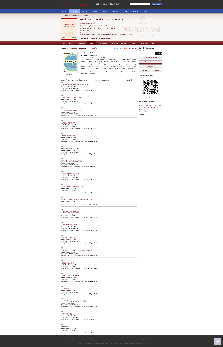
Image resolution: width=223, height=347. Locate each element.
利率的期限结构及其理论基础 (70, 212)
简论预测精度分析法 (67, 263)
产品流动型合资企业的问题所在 (71, 110)
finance (140, 7)
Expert (105, 11)
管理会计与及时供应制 (68, 237)
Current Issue (80, 43)
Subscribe (124, 43)
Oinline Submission (151, 62)
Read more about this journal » (101, 38)
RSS (152, 43)
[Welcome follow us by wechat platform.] (151, 87)
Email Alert (144, 43)
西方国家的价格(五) (67, 314)
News (126, 11)
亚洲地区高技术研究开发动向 (70, 174)
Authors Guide (102, 43)
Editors (144, 70)
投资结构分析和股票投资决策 (70, 148)
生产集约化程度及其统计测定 (70, 275)
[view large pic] (70, 62)
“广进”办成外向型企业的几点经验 (71, 97)
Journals (74, 11)
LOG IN (156, 1)
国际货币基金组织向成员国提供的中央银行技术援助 (77, 199)
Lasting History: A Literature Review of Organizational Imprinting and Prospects (150, 107)
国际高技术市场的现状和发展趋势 (71, 161)
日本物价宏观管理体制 (68, 135)
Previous (116, 48)
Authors (94, 11)
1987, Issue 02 (70, 74)
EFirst (71, 43)
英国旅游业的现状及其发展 (69, 224)
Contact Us (133, 43)
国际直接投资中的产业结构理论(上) (72, 186)
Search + (153, 7)
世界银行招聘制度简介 (68, 123)
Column (135, 11)
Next (121, 48)
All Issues (91, 43)
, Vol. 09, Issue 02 (76, 90)
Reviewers (156, 70)
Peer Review (114, 43)
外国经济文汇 (65, 326)
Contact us (94, 338)
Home (64, 11)
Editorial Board (84, 38)
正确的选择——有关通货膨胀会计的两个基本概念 (76, 250)
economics (146, 7)
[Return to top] (217, 341)
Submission (78, 338)
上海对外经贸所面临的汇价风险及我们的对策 (75, 85)
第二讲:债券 (65, 288)
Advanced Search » (151, 57)
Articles (84, 11)
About (145, 11)
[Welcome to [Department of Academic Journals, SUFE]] (75, 4)
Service (115, 11)
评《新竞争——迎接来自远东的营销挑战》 (74, 301)
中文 (160, 1)
